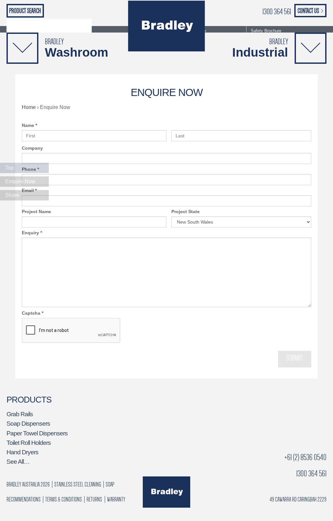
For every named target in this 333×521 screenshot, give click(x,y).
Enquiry (32, 232)
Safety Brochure (266, 30)
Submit (294, 358)
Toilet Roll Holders (29, 442)
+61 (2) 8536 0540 (305, 457)
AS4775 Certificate (188, 30)
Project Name (36, 211)
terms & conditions (63, 499)
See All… (18, 461)
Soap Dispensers (28, 423)
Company (32, 148)
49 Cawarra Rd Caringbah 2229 (298, 499)
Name (29, 125)
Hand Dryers (22, 452)
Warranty (116, 499)
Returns (94, 499)
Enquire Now (20, 181)
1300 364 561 (276, 11)
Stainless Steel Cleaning (77, 484)
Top (9, 168)
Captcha (32, 313)
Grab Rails (20, 414)
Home (29, 107)
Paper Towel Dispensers (37, 433)
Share (12, 195)
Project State (185, 211)
